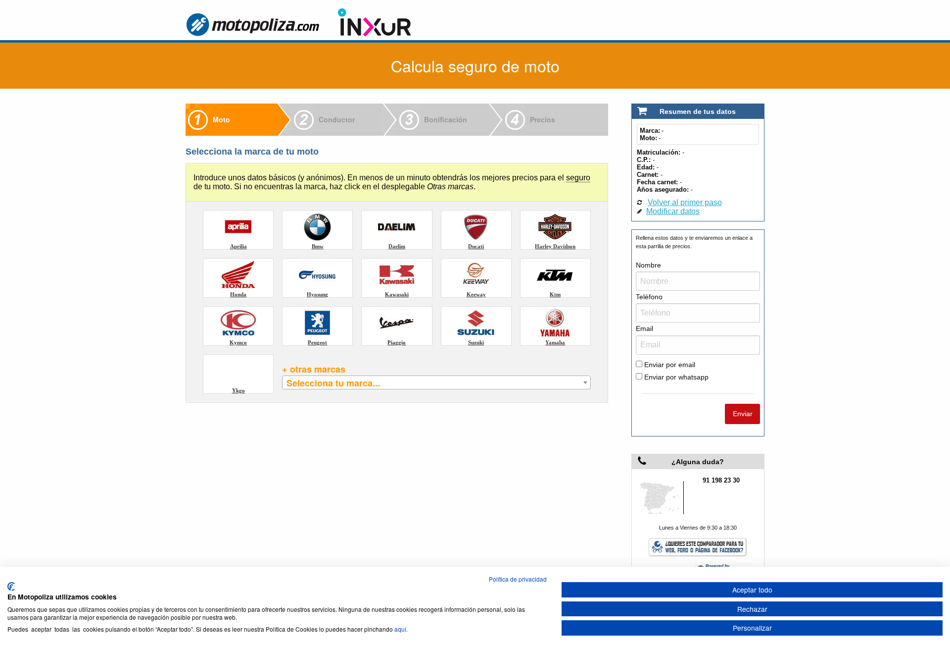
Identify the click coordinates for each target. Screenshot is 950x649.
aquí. (401, 629)
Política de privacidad (518, 579)
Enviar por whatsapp (675, 377)
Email (644, 328)
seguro (578, 177)
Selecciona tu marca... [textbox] (333, 383)
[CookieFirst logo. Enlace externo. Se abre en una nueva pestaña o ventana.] (11, 586)
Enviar (743, 414)
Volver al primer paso (685, 202)
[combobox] (436, 382)
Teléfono (649, 297)
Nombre (648, 265)
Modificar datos (673, 211)
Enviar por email (668, 365)
